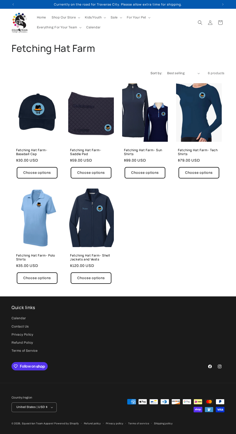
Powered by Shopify (66, 423)
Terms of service (138, 423)
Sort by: (156, 73)
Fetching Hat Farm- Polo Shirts (35, 257)
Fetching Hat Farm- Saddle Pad (85, 152)
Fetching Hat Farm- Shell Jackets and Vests (90, 257)
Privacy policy (115, 423)
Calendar (19, 318)
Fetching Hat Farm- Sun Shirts (143, 152)
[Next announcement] (223, 4)
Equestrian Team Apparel (37, 423)
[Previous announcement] (13, 4)
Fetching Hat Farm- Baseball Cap (31, 152)
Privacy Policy (22, 334)
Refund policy (92, 423)
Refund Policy (22, 342)
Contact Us (20, 326)
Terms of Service (25, 350)
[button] (65, 17)
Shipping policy (163, 423)
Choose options (37, 172)
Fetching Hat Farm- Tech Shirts (198, 152)
